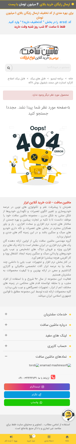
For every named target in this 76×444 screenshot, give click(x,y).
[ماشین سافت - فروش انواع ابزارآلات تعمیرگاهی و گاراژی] (38, 52)
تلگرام (35, 395)
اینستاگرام (35, 387)
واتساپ (35, 403)
